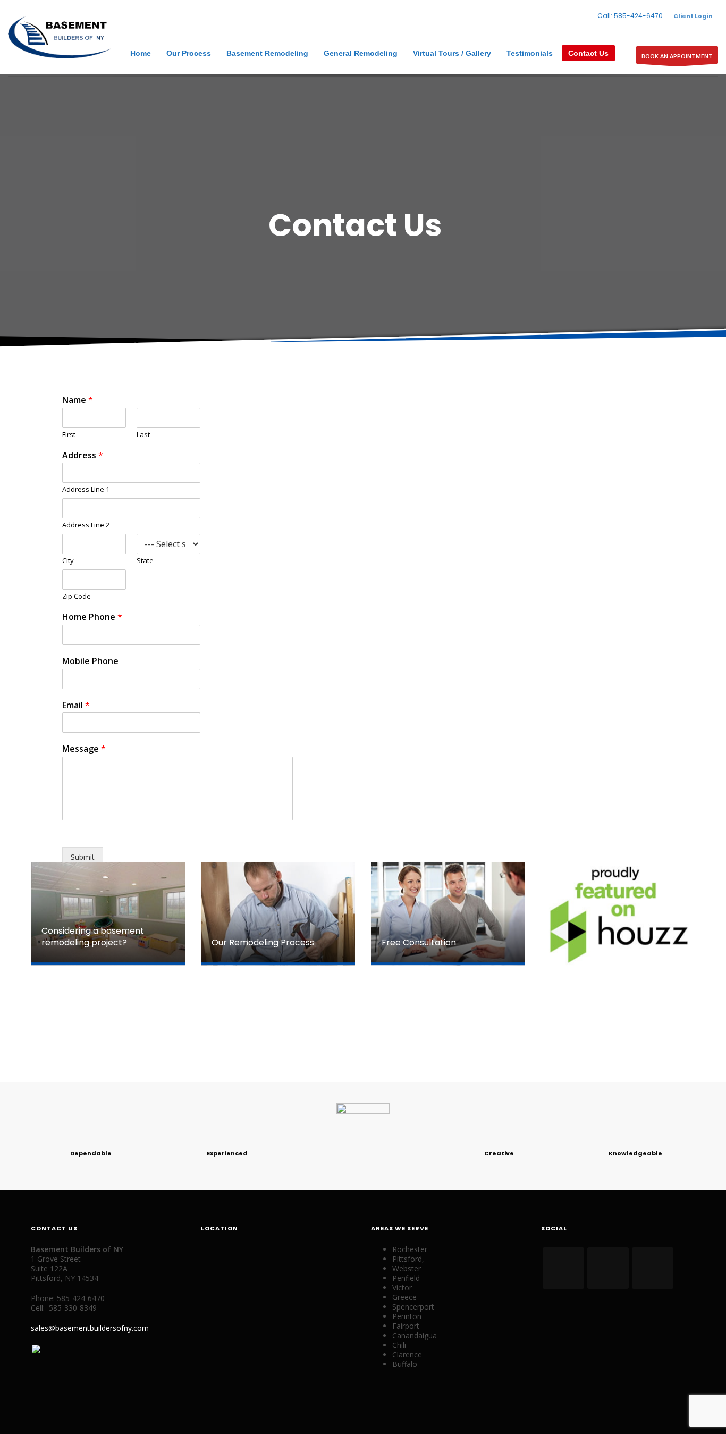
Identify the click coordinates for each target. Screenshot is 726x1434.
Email (76, 705)
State (145, 560)
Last (143, 434)
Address (82, 455)
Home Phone (92, 617)
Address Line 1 (85, 489)
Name (77, 400)
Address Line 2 (85, 525)
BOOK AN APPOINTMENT (677, 56)
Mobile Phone (90, 661)
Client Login (693, 16)
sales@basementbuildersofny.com (90, 1328)
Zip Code (76, 596)
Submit (83, 857)
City (68, 560)
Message (84, 748)
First (68, 434)
